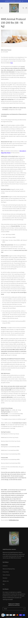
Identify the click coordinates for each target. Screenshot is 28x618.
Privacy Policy (6, 572)
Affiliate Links (6, 581)
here (12, 62)
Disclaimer (5, 578)
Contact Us (5, 565)
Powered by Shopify (19, 617)
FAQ (3, 584)
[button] (1, 8)
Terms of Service (6, 575)
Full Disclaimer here (14, 520)
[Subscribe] (23, 608)
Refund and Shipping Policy (9, 568)
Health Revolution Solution (12, 617)
